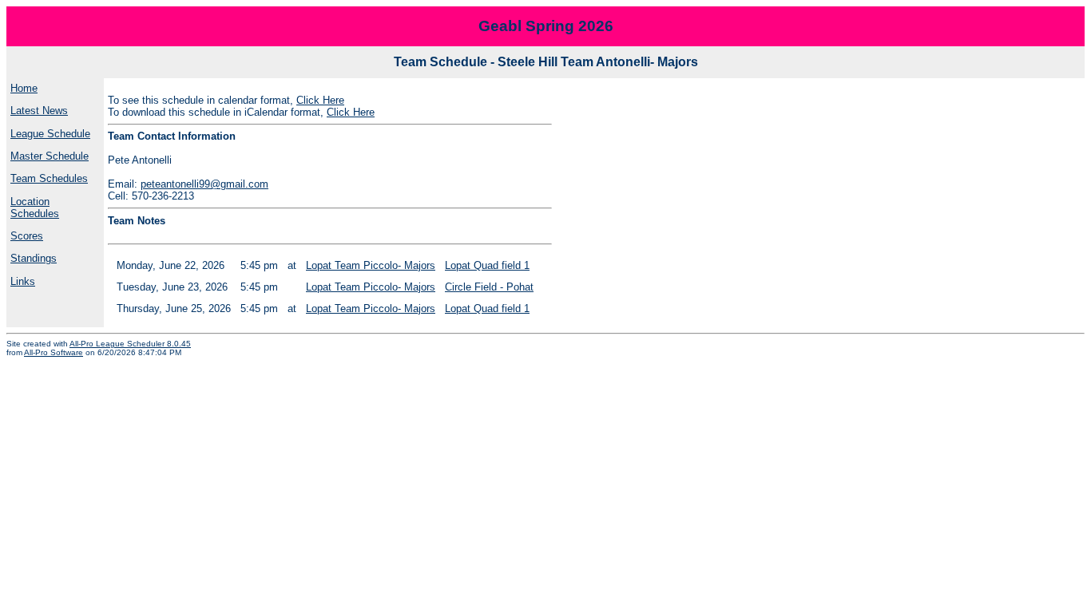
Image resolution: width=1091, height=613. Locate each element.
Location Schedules (34, 207)
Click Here (320, 100)
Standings (33, 258)
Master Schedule (49, 156)
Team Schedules (49, 178)
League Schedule (50, 134)
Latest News (39, 111)
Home (24, 88)
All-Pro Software (53, 352)
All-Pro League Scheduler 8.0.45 (130, 343)
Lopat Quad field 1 (487, 265)
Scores (26, 236)
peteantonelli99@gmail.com (204, 184)
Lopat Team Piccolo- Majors (370, 265)
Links (22, 281)
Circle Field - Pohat (489, 287)
